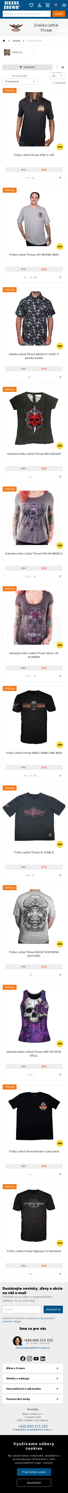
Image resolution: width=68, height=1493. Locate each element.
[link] (18, 52)
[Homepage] (4, 40)
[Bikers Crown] (15, 5)
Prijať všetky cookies (34, 1472)
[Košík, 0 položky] (48, 5)
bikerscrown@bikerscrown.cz (36, 1429)
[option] (18, 52)
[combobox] (57, 76)
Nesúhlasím (34, 1482)
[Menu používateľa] (39, 5)
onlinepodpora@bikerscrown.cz (33, 1347)
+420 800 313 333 (33, 1426)
